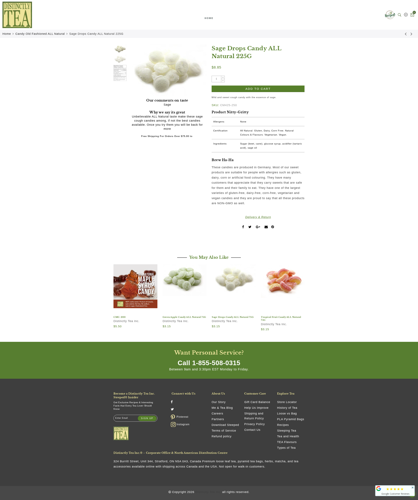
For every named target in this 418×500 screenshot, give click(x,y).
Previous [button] (134, 72)
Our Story (219, 402)
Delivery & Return (258, 217)
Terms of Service (224, 430)
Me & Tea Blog (222, 407)
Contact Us (252, 429)
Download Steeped (225, 425)
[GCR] (379, 489)
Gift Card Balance (257, 402)
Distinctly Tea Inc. (126, 321)
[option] (167, 70)
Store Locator (287, 402)
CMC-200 (119, 317)
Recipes (283, 425)
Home (209, 18)
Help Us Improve (256, 407)
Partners (218, 419)
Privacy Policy (254, 424)
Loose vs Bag (287, 413)
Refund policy (222, 436)
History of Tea (287, 407)
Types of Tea (286, 447)
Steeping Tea (286, 430)
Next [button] (196, 72)
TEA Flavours (287, 442)
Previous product (403, 34)
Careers (217, 413)
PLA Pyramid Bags (290, 419)
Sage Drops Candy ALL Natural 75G (233, 317)
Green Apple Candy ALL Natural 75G (184, 317)
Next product (411, 34)
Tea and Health (288, 436)
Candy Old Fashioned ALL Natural (40, 33)
